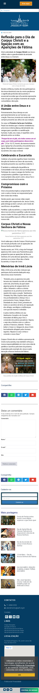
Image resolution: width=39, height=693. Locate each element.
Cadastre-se (19, 502)
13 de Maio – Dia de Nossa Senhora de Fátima (26, 555)
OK (19, 675)
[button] (5, 3)
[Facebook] (4, 689)
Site (2, 455)
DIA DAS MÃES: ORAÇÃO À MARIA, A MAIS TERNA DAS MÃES (26, 569)
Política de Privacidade (25, 665)
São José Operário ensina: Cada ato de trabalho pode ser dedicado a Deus (24, 582)
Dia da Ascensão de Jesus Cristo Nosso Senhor (24, 544)
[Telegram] (17, 616)
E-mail (3, 447)
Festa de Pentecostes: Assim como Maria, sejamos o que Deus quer (26, 518)
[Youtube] (10, 689)
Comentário (5, 418)
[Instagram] (7, 689)
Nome (3, 439)
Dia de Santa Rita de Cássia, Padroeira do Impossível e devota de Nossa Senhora (25, 532)
